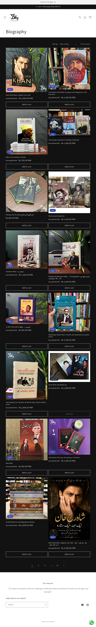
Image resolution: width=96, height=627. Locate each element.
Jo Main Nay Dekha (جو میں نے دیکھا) (18, 327)
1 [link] (32, 565)
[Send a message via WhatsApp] (91, 622)
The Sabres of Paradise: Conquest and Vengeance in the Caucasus (67, 93)
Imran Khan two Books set (57, 385)
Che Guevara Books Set (56, 216)
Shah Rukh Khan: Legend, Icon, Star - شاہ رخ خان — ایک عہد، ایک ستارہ (67, 544)
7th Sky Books (50, 621)
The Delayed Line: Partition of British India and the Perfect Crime (26, 403)
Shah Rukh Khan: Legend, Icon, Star (18, 95)
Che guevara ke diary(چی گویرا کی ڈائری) (20, 215)
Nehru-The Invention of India (16, 157)
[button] (4, 17)
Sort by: (55, 44)
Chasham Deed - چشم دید (14, 272)
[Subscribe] (45, 604)
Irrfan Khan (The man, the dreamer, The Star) (64, 458)
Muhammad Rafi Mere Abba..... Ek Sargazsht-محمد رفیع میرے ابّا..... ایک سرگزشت (69, 277)
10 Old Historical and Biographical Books (20, 522)
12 (57, 565)
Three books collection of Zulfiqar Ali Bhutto (63, 140)
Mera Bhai (9, 463)
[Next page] (63, 565)
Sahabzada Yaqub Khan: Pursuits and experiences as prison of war (68, 336)
